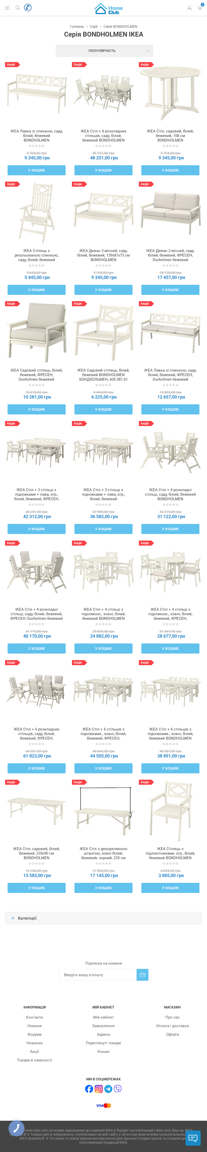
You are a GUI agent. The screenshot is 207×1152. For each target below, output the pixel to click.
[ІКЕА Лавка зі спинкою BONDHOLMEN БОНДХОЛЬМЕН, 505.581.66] (36, 93)
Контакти (34, 1017)
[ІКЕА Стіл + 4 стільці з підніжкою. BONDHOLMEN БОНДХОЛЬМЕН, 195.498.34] (103, 572)
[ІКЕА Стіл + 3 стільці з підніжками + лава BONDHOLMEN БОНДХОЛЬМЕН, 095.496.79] (36, 452)
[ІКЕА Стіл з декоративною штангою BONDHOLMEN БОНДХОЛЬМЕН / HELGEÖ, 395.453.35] (103, 811)
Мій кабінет (103, 1017)
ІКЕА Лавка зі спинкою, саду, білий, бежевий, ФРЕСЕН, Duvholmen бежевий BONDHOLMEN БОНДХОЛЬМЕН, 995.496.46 (170, 379)
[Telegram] (108, 1089)
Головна (77, 26)
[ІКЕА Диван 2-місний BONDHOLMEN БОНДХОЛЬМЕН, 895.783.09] (170, 213)
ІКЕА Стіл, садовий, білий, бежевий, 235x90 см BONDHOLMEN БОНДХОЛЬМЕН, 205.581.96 (36, 856)
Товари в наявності (34, 1060)
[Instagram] (99, 1089)
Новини (35, 1026)
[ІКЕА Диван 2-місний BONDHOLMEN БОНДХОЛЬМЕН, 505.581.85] (103, 213)
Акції (34, 1051)
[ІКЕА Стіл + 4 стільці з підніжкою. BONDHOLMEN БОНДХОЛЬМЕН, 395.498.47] (170, 572)
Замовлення (103, 1026)
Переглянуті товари (103, 1043)
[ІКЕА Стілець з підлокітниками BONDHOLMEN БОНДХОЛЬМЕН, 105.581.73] (170, 811)
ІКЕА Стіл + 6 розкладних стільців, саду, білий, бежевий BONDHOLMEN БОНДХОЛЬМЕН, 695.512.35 (103, 138)
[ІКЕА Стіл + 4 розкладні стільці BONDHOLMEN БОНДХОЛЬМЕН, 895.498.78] (36, 572)
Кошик (103, 1051)
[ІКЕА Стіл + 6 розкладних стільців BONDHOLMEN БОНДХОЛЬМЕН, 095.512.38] (36, 691)
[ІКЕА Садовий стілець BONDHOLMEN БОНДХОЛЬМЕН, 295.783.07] (36, 332)
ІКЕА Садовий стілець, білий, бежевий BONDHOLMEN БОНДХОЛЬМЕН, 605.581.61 (103, 375)
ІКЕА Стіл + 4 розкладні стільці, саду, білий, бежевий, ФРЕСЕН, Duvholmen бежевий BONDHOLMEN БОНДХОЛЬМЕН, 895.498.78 (36, 618)
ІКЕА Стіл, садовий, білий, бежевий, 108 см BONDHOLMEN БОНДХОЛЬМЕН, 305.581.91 (170, 138)
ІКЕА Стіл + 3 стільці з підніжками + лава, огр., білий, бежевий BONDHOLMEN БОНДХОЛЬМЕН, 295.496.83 (103, 499)
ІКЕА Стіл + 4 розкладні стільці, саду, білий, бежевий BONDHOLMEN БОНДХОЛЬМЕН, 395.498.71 (170, 497)
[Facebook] (89, 1089)
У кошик (36, 170)
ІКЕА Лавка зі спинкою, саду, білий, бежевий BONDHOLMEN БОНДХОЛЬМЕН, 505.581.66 (37, 138)
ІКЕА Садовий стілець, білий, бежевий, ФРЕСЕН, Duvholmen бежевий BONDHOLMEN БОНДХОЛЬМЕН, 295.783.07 (37, 379)
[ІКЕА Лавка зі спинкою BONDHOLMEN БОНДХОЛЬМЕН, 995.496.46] (170, 332)
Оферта (172, 1034)
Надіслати (142, 975)
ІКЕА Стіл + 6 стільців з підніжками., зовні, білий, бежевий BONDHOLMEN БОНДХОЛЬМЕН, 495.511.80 (170, 736)
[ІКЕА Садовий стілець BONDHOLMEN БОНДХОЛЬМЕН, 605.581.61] (103, 332)
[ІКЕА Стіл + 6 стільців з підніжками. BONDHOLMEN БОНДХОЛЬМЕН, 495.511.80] (170, 691)
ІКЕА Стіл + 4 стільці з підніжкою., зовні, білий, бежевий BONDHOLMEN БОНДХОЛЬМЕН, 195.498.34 (103, 616)
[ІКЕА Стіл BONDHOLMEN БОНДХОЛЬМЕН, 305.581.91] (170, 93)
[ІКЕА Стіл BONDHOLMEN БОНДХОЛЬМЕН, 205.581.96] (36, 811)
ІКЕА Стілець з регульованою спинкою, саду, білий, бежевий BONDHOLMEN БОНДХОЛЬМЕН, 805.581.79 (36, 259)
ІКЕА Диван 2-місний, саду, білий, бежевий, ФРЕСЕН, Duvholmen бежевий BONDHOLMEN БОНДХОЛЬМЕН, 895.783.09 (170, 259)
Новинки (35, 1043)
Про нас (172, 1017)
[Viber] (118, 1089)
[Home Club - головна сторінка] (108, 8)
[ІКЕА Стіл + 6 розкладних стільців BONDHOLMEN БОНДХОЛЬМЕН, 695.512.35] (103, 93)
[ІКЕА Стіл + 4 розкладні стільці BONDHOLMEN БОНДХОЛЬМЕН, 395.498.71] (170, 452)
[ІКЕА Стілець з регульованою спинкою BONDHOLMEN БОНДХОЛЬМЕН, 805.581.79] (36, 213)
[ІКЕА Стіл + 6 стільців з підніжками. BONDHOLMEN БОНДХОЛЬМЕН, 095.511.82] (103, 691)
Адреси (103, 1034)
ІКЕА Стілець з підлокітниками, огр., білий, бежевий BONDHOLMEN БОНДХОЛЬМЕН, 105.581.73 (170, 856)
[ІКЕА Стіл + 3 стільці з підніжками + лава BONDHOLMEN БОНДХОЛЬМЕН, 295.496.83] (103, 452)
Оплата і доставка (172, 1026)
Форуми (35, 1034)
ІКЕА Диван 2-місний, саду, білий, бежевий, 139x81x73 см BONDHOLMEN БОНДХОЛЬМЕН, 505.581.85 (103, 257)
